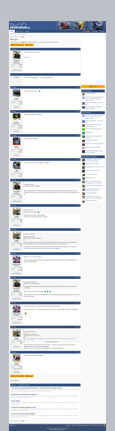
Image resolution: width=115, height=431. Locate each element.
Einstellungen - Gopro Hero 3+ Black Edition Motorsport (93, 160)
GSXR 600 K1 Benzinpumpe (92, 147)
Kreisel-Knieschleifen (90, 193)
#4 (79, 135)
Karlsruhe (20, 152)
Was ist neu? (19, 31)
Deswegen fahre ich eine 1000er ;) (94, 167)
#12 (79, 327)
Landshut (20, 176)
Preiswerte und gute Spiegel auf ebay (23, 407)
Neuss (20, 67)
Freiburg (20, 104)
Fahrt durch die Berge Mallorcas (94, 185)
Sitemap (74, 425)
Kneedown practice (90, 177)
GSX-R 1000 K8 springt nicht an (93, 129)
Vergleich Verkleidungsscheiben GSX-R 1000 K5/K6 (93, 151)
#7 (79, 205)
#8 (79, 229)
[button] (23, 31)
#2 (79, 87)
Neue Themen (86, 113)
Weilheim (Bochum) (17, 368)
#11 (79, 303)
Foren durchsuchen (22, 34)
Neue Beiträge (13, 34)
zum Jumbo (27, 57)
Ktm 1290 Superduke (91, 174)
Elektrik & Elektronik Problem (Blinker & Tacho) (93, 107)
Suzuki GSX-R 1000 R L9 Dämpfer (94, 143)
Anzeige (16, 77)
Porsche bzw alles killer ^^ (92, 170)
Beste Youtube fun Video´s (92, 163)
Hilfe (102, 425)
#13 (79, 352)
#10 (79, 277)
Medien (28, 31)
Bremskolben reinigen (91, 140)
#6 (79, 180)
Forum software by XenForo (57, 428)
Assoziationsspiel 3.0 (91, 93)
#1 (79, 49)
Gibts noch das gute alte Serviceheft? (23, 414)
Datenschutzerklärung (94, 425)
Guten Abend (15, 401)
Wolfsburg (20, 270)
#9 (79, 253)
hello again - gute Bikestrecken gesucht (24, 394)
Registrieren (93, 86)
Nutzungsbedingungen (82, 425)
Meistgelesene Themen (89, 157)
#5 (79, 159)
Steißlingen (19, 128)
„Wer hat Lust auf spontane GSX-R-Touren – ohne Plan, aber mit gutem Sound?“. (37, 388)
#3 (79, 111)
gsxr (89, 132)
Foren (12, 31)
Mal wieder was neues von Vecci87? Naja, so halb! (92, 189)
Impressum (68, 425)
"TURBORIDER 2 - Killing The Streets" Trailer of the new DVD (93, 197)
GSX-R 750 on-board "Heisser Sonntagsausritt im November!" (93, 182)
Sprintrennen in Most (91, 200)
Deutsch (13, 425)
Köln (21, 222)
